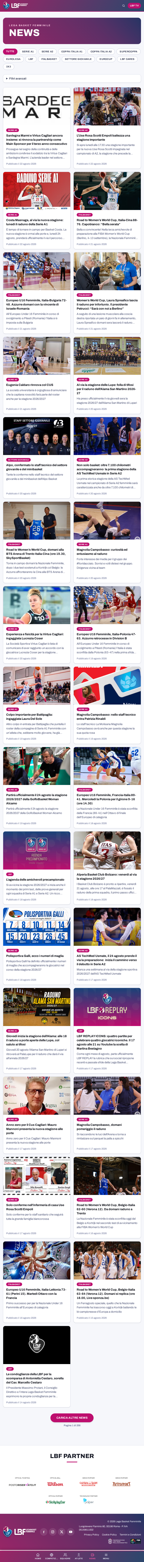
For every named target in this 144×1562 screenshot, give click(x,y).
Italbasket (49, 59)
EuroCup (106, 59)
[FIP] (117, 1541)
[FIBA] (135, 1541)
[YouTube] (70, 1532)
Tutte (10, 51)
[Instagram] (52, 1532)
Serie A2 (47, 51)
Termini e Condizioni (130, 1534)
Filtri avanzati (17, 78)
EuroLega (13, 59)
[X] (61, 1532)
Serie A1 (28, 51)
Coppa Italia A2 (101, 51)
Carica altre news (72, 1417)
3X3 (8, 66)
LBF (30, 59)
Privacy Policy (91, 1534)
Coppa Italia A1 (72, 51)
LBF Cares (127, 59)
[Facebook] (43, 1532)
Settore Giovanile (78, 59)
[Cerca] (124, 6)
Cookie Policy (109, 1534)
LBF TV (134, 5)
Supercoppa (128, 51)
